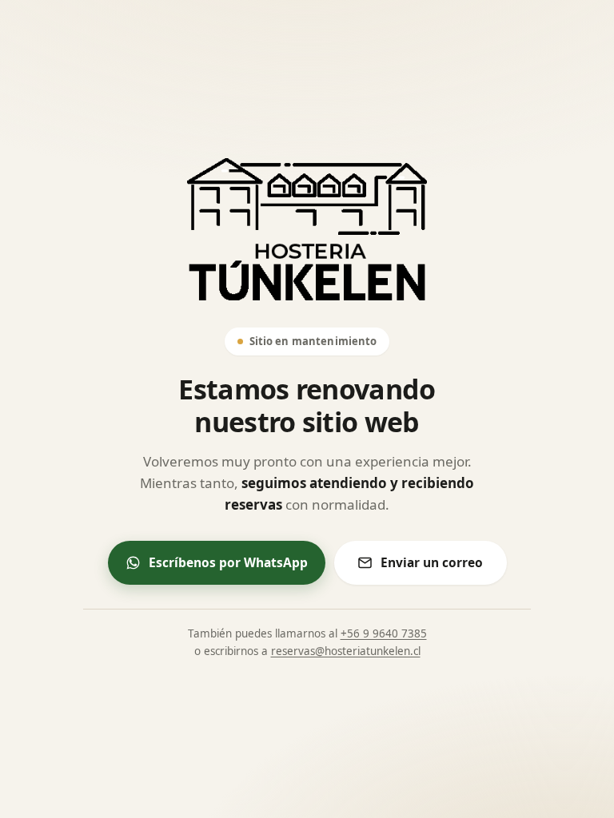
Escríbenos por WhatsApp (228, 562)
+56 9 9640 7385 (384, 633)
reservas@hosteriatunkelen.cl (346, 651)
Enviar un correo (432, 562)
